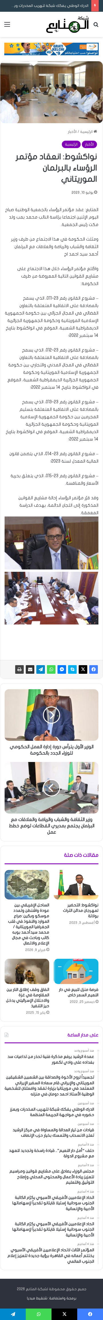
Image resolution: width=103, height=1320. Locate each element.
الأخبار (72, 132)
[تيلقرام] (40, 669)
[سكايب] (72, 669)
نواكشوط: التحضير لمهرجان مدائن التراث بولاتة (80, 910)
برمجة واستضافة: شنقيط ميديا (51, 1298)
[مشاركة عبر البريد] (30, 669)
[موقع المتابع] (67, 24)
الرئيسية (87, 132)
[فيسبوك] (93, 669)
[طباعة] (19, 669)
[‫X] (83, 669)
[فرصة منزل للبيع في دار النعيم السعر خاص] (76, 971)
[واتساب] (51, 669)
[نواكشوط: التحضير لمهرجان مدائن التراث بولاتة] (76, 885)
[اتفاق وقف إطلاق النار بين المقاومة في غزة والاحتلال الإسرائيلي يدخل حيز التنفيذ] (27, 971)
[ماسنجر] (62, 669)
